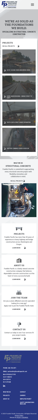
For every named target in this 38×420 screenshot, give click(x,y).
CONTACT (23, 392)
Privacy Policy (19, 415)
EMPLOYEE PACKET (25, 399)
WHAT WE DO (7, 392)
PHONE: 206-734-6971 (9, 368)
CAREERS (22, 395)
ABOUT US (6, 399)
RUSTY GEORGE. (22, 417)
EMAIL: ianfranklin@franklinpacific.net (15, 371)
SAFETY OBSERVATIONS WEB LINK (27, 403)
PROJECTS (6, 395)
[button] (32, 4)
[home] (9, 4)
